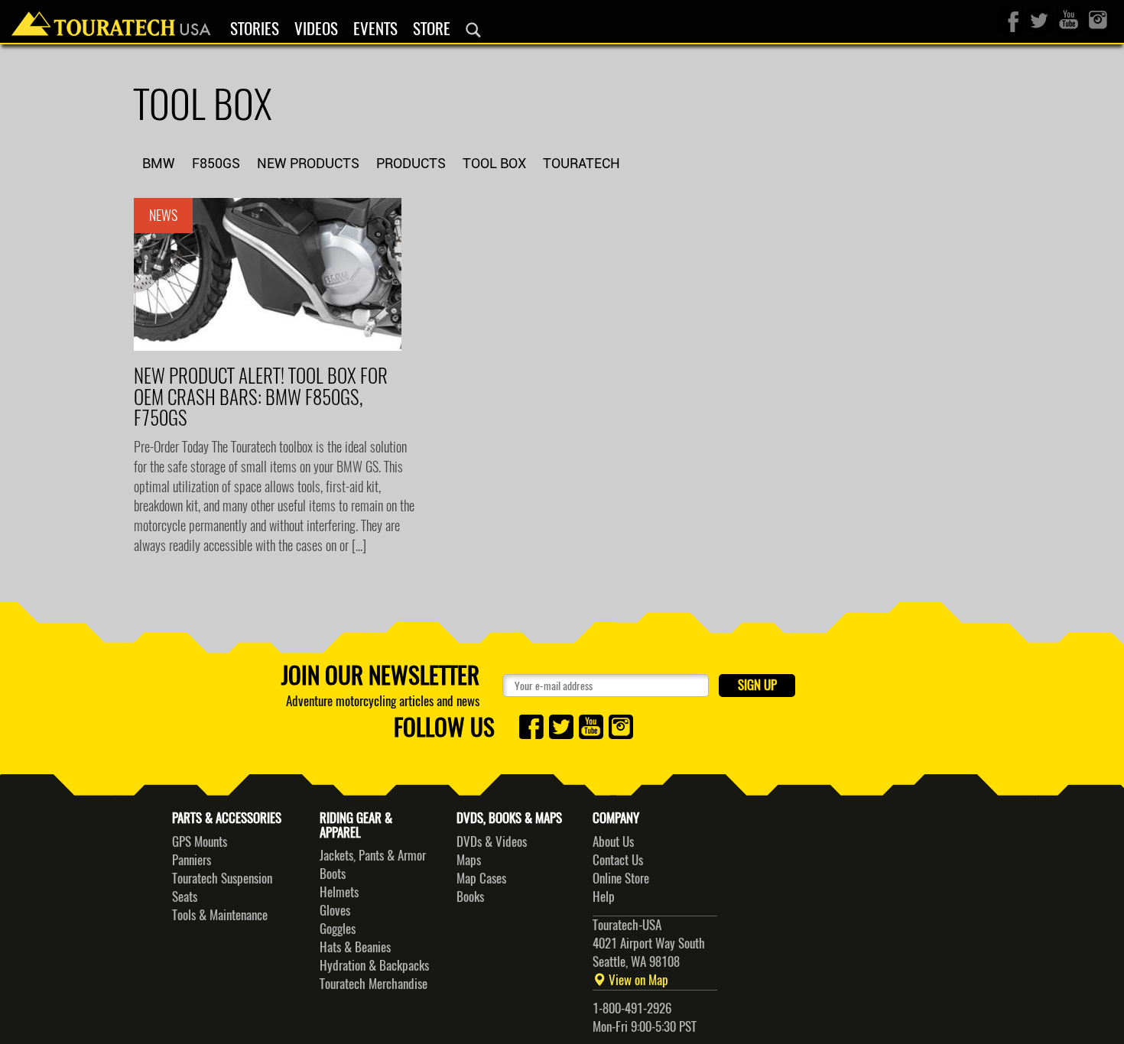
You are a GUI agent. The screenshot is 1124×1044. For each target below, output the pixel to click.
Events (375, 29)
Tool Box (494, 163)
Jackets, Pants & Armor (373, 855)
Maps (468, 859)
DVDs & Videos (491, 841)
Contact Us (618, 859)
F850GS (216, 163)
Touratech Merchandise (373, 983)
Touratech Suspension (222, 878)
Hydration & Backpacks (374, 965)
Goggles (338, 928)
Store (431, 29)
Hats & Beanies (355, 947)
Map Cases (481, 878)
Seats (184, 896)
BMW (158, 163)
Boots (333, 873)
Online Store (621, 878)
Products (411, 163)
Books (470, 896)
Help (604, 896)
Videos (316, 29)
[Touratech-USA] (111, 19)
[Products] (473, 29)
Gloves (335, 910)
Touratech (581, 163)
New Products (308, 163)
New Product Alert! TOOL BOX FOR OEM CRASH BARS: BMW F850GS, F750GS (261, 397)
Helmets (339, 892)
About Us (613, 841)
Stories (254, 29)
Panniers (191, 859)
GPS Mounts (199, 841)
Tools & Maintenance (220, 914)
